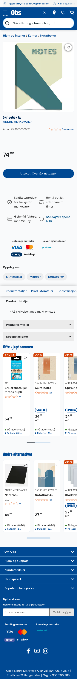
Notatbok (11, 495)
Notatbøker (48, 35)
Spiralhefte (43, 388)
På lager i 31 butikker (13, 433)
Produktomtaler (42, 291)
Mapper (35, 276)
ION (6, 383)
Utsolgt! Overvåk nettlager (38, 173)
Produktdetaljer (15, 291)
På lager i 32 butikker (43, 433)
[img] (16, 396)
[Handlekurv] (72, 12)
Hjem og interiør (14, 35)
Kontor (32, 35)
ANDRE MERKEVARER (17, 121)
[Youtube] (37, 651)
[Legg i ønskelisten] (68, 47)
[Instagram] (45, 651)
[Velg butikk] (54, 12)
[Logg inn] (44, 12)
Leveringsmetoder (54, 240)
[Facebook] (28, 651)
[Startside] (24, 12)
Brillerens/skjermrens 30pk (16, 390)
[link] (61, 129)
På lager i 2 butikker (13, 529)
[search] (7, 23)
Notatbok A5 (44, 495)
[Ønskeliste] (63, 12)
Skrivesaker (14, 276)
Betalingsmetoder (23, 240)
